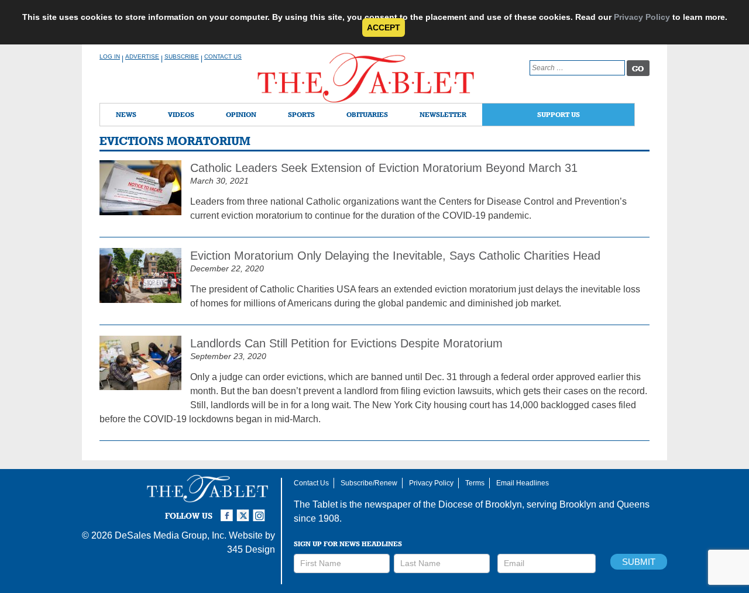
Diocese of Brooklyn (480, 504)
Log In (109, 56)
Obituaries (367, 114)
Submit (638, 562)
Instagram (261, 510)
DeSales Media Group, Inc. (170, 535)
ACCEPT (383, 27)
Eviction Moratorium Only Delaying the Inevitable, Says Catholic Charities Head (395, 255)
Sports (301, 114)
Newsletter (443, 114)
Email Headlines (522, 483)
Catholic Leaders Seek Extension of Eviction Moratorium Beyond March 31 (384, 167)
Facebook (228, 510)
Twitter (244, 510)
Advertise (142, 56)
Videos (181, 114)
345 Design (251, 549)
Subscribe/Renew (369, 483)
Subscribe (181, 56)
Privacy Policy (642, 17)
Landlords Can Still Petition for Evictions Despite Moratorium (348, 343)
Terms (475, 483)
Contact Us (223, 56)
